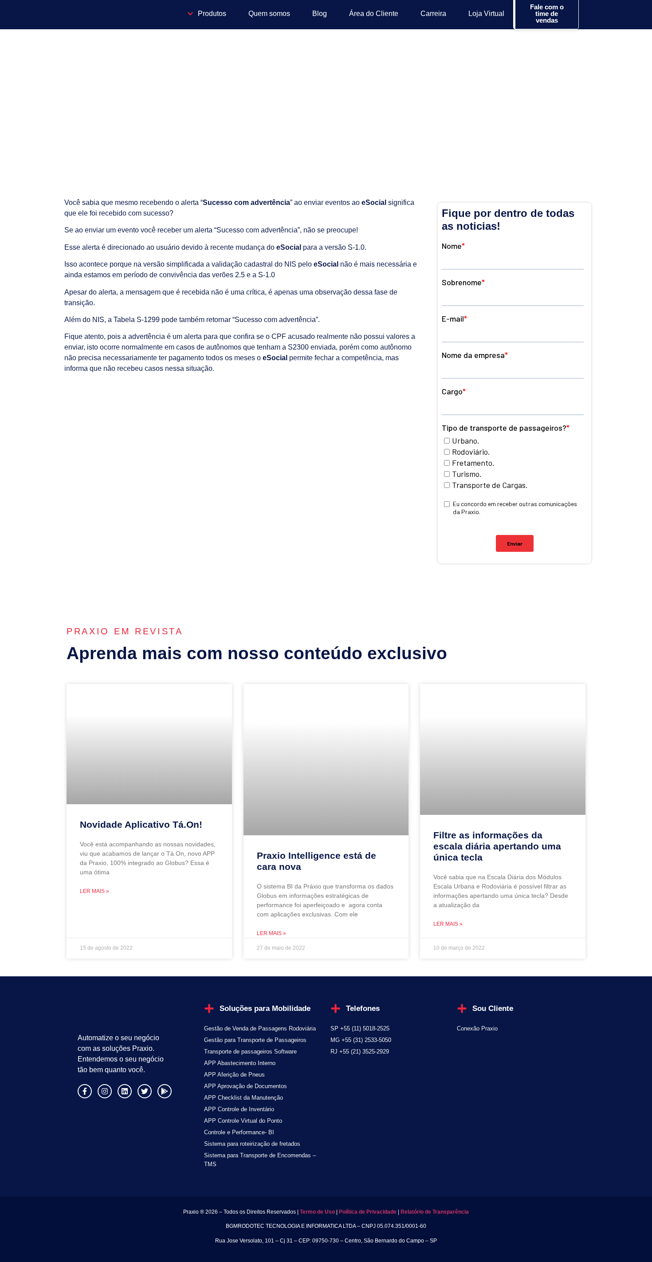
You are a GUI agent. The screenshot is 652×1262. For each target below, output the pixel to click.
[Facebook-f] (85, 1091)
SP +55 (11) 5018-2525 (359, 1028)
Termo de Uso (317, 1212)
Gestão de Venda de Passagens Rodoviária (260, 1028)
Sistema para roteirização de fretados (252, 1143)
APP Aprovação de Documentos (245, 1086)
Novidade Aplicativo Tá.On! (141, 824)
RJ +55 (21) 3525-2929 (359, 1051)
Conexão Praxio (477, 1028)
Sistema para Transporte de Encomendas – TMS (260, 1160)
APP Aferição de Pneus (234, 1074)
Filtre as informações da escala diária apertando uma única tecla (497, 846)
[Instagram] (105, 1091)
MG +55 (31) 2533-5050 (360, 1040)
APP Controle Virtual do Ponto (243, 1120)
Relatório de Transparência (435, 1212)
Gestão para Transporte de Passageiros (255, 1040)
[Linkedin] (125, 1091)
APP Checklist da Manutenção (243, 1097)
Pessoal (90, 119)
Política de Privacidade (368, 1212)
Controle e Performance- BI (239, 1132)
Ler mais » (94, 891)
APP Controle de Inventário (239, 1109)
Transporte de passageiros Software (250, 1051)
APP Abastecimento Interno (239, 1063)
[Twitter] (144, 1091)
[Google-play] (164, 1091)
